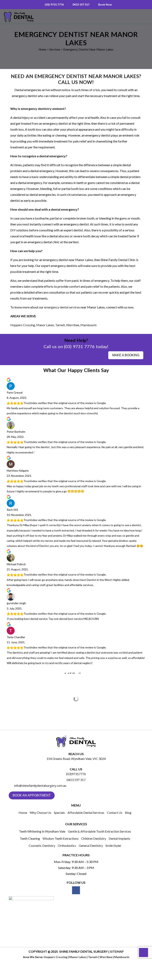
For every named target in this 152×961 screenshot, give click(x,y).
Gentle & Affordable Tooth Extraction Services (99, 831)
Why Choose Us (40, 812)
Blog (128, 812)
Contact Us (114, 812)
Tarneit (60, 325)
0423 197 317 (80, 4)
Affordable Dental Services (85, 812)
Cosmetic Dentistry (42, 845)
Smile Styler (113, 845)
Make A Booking (125, 355)
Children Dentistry (93, 838)
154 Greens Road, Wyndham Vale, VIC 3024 (76, 758)
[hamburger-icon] (142, 16)
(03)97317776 (76, 774)
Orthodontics (67, 845)
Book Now (105, 4)
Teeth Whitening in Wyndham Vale (42, 831)
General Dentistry (91, 845)
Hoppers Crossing (22, 325)
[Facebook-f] (76, 890)
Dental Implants (119, 838)
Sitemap (117, 951)
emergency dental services (62, 307)
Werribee (72, 325)
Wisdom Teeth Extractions (61, 838)
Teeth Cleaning (30, 838)
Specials (59, 812)
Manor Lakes (45, 325)
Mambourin (88, 325)
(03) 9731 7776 (54, 4)
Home (23, 812)
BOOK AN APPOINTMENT (32, 795)
